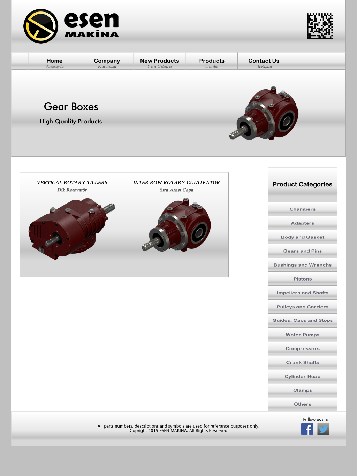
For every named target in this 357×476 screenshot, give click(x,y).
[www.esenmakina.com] (72, 224)
